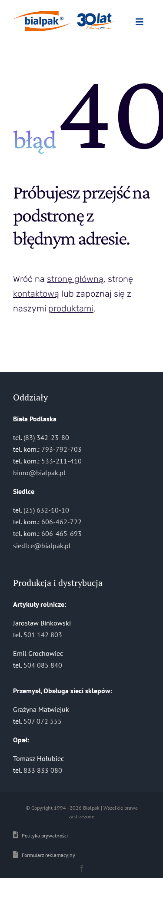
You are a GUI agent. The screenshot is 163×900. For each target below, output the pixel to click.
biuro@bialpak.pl (39, 472)
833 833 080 (42, 770)
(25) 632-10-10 (46, 510)
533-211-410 (61, 461)
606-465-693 (61, 533)
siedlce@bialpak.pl (42, 545)
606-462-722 (61, 521)
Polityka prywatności (45, 835)
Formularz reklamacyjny (48, 855)
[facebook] (81, 868)
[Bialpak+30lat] (63, 14)
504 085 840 (42, 665)
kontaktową (36, 293)
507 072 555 (42, 721)
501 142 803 (42, 634)
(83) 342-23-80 (46, 437)
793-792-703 (61, 449)
